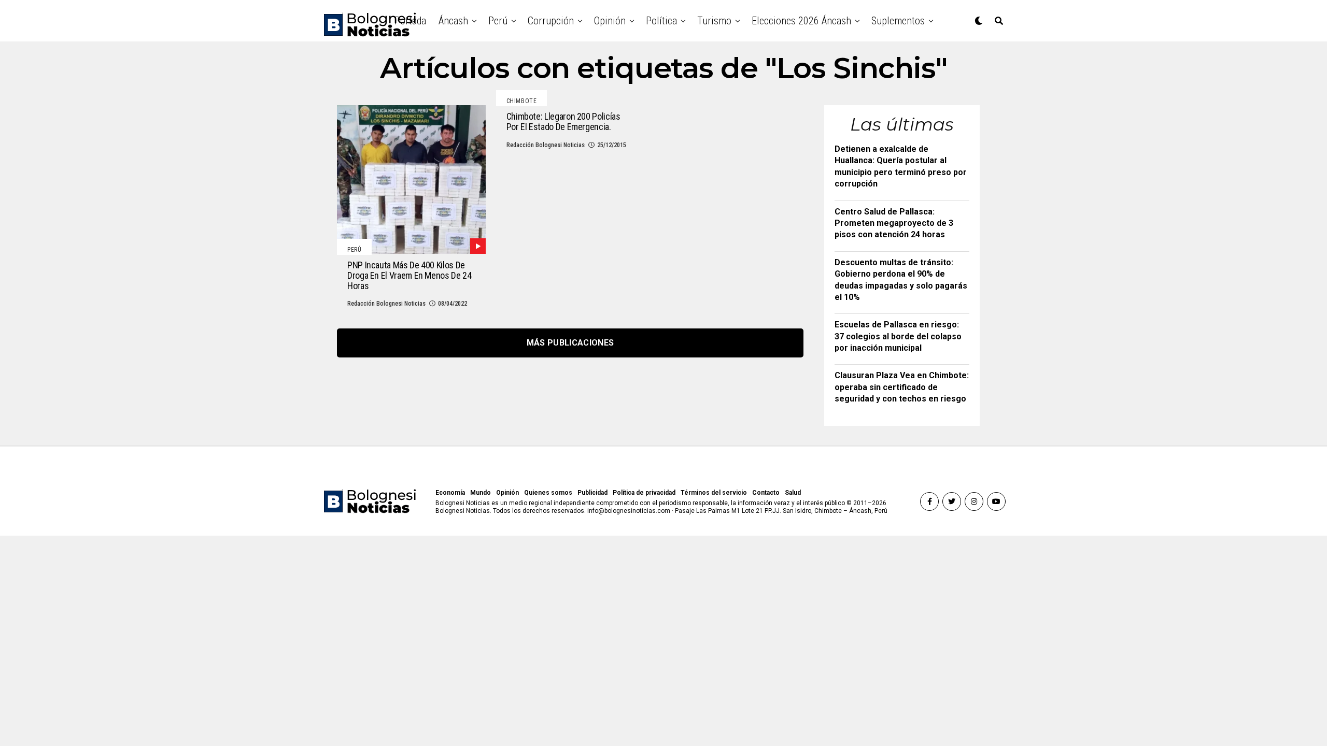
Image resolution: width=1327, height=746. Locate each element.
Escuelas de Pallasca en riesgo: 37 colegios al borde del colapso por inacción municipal (898, 336)
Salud (793, 492)
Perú (497, 21)
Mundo (480, 492)
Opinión (610, 21)
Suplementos (898, 21)
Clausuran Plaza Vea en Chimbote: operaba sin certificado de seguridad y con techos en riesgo (902, 387)
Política (661, 21)
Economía (450, 492)
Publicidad (592, 492)
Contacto (766, 492)
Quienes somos (548, 492)
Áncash (453, 21)
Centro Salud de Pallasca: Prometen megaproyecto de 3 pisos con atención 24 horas (894, 223)
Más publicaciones (570, 343)
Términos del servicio (714, 492)
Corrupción (551, 21)
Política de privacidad (644, 492)
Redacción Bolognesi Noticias (386, 303)
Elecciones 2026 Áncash (801, 21)
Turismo (714, 21)
